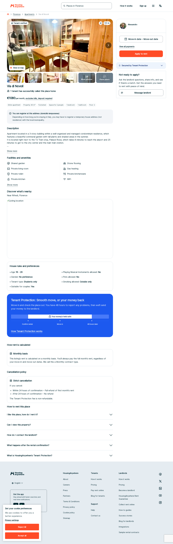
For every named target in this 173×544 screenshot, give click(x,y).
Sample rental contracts (129, 532)
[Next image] (108, 45)
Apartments (29, 14)
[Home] (17, 6)
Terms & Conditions (71, 501)
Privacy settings (12, 520)
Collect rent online (126, 504)
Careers (66, 485)
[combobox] (17, 483)
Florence (17, 14)
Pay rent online (97, 490)
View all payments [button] (126, 46)
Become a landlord (127, 490)
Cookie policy (69, 512)
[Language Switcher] (160, 5)
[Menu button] (153, 5)
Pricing (94, 485)
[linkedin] (160, 488)
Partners (66, 496)
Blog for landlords (126, 521)
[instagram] (160, 502)
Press (65, 490)
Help (93, 510)
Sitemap (66, 518)
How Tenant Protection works (26, 331)
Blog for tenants (98, 496)
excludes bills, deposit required (39, 98)
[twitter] (160, 481)
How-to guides (125, 510)
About (65, 479)
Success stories (125, 516)
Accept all (22, 536)
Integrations (124, 527)
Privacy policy (69, 507)
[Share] (100, 23)
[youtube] (160, 495)
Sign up (143, 6)
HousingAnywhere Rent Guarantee (129, 497)
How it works (96, 479)
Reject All (22, 527)
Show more (12, 151)
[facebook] (160, 474)
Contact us (95, 516)
